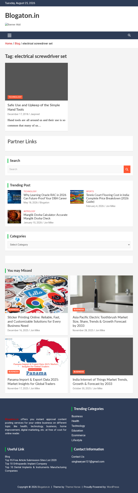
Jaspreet (35, 114)
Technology (15, 97)
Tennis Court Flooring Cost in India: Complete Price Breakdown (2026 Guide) (107, 198)
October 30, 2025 (82, 388)
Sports (90, 191)
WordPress (113, 486)
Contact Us (78, 456)
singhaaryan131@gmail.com (88, 461)
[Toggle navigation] (9, 35)
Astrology (29, 211)
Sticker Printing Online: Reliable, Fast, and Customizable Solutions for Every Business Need (34, 321)
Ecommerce (78, 435)
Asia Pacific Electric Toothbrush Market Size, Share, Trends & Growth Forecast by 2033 (100, 321)
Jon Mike (110, 206)
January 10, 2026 (33, 222)
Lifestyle (77, 440)
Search (127, 169)
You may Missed (19, 270)
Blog (7, 456)
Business (14, 309)
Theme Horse (72, 486)
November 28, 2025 (83, 330)
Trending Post (20, 185)
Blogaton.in (22, 15)
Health (75, 421)
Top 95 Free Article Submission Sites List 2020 (31, 460)
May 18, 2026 (31, 202)
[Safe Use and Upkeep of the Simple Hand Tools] (36, 82)
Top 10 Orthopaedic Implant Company (26, 463)
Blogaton (44, 202)
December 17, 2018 (18, 114)
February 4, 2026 (95, 206)
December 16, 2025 (18, 330)
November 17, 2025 (18, 388)
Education (77, 430)
